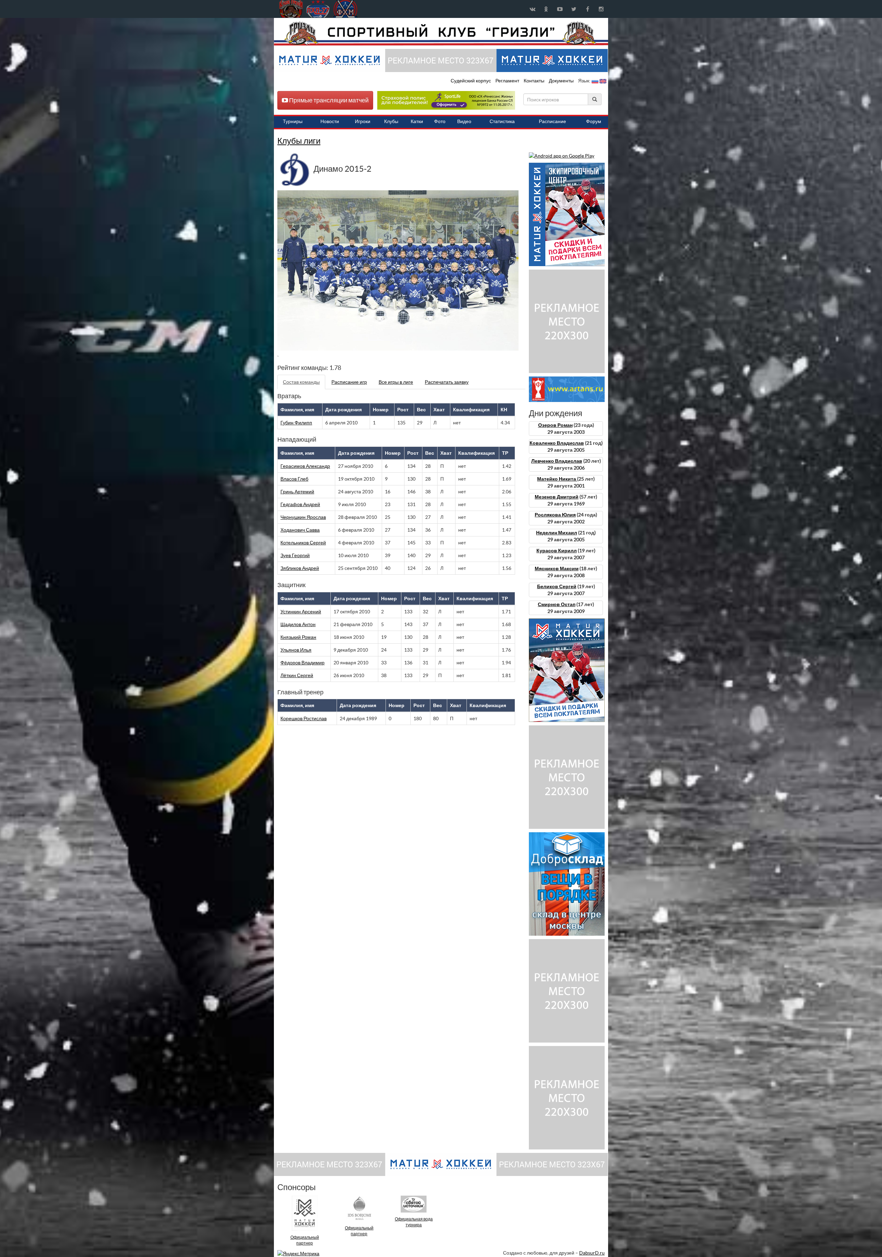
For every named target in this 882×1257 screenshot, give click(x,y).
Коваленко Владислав (557, 443)
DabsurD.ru (592, 1253)
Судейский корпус (471, 80)
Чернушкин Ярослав (303, 517)
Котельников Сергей (303, 542)
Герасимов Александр (305, 466)
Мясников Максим (556, 568)
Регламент (507, 80)
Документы (562, 80)
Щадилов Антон (298, 624)
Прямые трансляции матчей (328, 100)
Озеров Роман (555, 425)
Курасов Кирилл (556, 550)
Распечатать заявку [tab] (447, 382)
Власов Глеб (294, 479)
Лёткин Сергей (296, 675)
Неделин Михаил (556, 532)
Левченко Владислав (556, 461)
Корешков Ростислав (303, 718)
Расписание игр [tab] (349, 382)
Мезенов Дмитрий (556, 497)
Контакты (534, 80)
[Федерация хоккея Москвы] (345, 9)
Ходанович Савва (300, 530)
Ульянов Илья (295, 650)
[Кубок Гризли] (441, 33)
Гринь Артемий (297, 491)
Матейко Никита (557, 479)
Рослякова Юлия (555, 514)
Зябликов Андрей (299, 568)
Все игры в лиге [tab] (396, 382)
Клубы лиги (298, 140)
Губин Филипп (296, 422)
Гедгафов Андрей (300, 504)
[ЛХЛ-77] (446, 100)
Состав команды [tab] (301, 382)
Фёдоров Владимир (302, 662)
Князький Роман (298, 637)
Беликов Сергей (556, 586)
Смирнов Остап (556, 604)
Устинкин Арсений (300, 611)
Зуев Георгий (295, 555)
